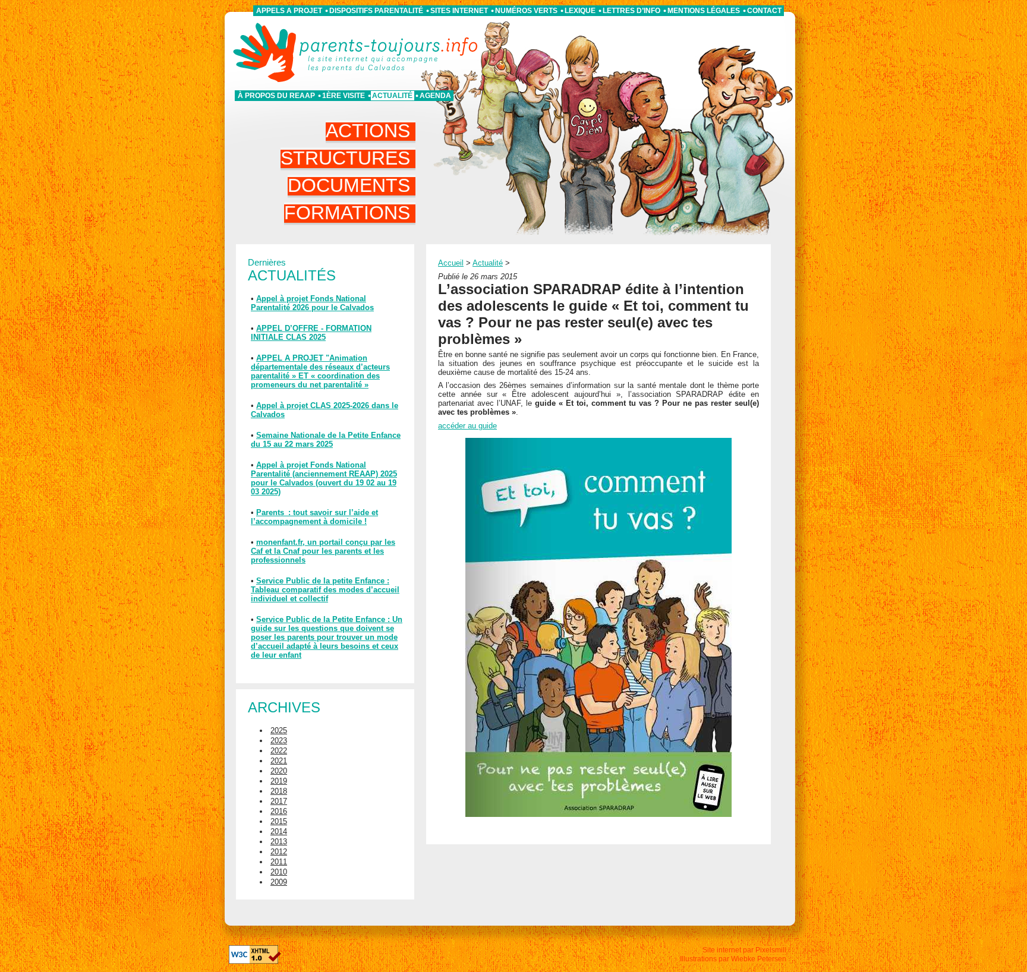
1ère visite (343, 95)
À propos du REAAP (276, 95)
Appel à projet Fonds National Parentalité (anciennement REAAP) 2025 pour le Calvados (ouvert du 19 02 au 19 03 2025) (324, 478)
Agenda (435, 95)
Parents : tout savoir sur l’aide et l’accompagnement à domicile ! (314, 517)
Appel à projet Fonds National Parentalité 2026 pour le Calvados (312, 303)
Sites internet (459, 11)
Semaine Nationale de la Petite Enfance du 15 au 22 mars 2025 (326, 440)
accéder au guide (467, 425)
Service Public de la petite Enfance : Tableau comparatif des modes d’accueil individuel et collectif (325, 589)
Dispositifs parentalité (376, 11)
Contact (764, 11)
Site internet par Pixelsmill (744, 950)
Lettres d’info (631, 11)
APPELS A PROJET (289, 11)
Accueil (451, 262)
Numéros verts (526, 11)
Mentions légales (703, 11)
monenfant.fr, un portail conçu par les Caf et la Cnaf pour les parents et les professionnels (323, 551)
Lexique (580, 11)
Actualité (392, 95)
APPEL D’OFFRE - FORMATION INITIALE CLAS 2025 (311, 333)
